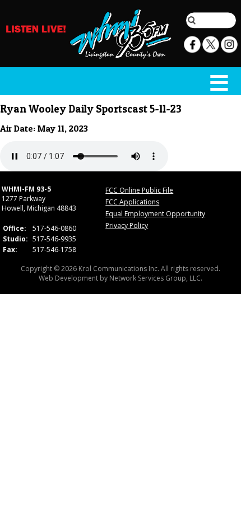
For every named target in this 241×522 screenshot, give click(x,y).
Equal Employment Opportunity (155, 213)
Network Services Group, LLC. (155, 278)
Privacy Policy (126, 225)
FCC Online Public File (139, 190)
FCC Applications (132, 202)
